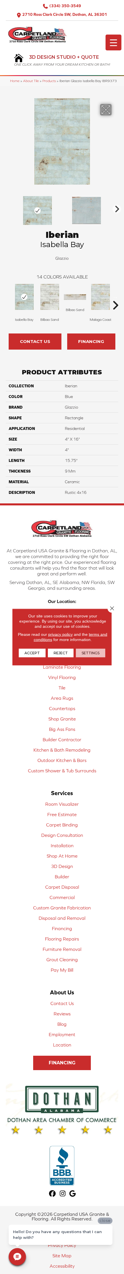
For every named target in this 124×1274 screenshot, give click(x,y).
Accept (32, 653)
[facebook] (52, 1193)
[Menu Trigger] (113, 42)
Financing (91, 341)
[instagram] (63, 1193)
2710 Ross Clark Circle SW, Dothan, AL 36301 (64, 14)
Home (15, 81)
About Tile (31, 81)
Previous (9, 208)
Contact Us (35, 341)
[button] (62, 1063)
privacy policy (60, 634)
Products (49, 81)
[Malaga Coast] (100, 297)
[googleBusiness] (73, 1193)
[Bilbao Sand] (49, 297)
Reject (61, 653)
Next (115, 208)
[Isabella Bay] (24, 297)
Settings (90, 653)
